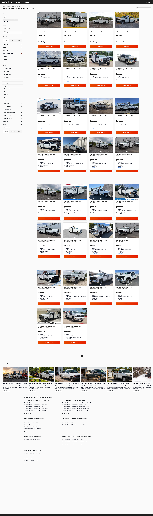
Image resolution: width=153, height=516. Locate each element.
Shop (12, 2)
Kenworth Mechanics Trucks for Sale (32, 424)
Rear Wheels (7, 80)
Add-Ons (5, 121)
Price (4, 47)
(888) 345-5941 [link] (94, 128)
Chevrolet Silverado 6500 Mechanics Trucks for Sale (73, 422)
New (12, 40)
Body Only (12, 131)
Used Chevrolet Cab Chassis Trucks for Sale (33, 460)
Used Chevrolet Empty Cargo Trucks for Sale (34, 455)
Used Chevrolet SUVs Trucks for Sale (32, 453)
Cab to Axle (7, 106)
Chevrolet (17, 6)
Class (5, 100)
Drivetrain (6, 77)
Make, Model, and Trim (9, 53)
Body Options (7, 109)
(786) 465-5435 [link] (68, 81)
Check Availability (49, 46)
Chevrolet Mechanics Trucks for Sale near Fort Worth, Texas (75, 406)
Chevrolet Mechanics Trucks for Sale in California (35, 410)
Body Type (6, 44)
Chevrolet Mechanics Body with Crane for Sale (72, 439)
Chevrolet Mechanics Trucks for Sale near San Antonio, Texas (75, 408)
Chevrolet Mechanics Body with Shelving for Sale (73, 443)
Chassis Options (7, 68)
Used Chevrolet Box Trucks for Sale (32, 457)
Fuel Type (6, 83)
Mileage (5, 50)
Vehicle (3, 6)
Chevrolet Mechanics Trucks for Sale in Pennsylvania (35, 404)
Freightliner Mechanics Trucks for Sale (32, 428)
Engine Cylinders (8, 86)
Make (5, 56)
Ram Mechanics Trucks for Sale (31, 422)
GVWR (6, 95)
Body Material (8, 118)
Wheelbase (7, 103)
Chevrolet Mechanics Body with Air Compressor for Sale (74, 441)
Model (5, 59)
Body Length (7, 115)
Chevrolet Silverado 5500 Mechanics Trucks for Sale (73, 421)
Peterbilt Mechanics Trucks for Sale (32, 426)
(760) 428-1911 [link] (68, 253)
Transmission (7, 89)
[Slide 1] (48, 27)
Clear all (6, 21)
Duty (5, 98)
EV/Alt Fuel (18, 2)
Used (19, 40)
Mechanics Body (10, 6)
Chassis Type (7, 74)
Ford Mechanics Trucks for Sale (31, 421)
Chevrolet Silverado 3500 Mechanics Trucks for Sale (73, 424)
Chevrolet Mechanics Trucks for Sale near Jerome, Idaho (74, 404)
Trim (5, 62)
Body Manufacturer (9, 112)
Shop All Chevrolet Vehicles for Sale (32, 439)
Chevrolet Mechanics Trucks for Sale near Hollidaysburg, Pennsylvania (77, 402)
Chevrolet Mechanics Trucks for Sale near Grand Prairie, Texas (76, 410)
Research (26, 2)
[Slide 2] (49, 27)
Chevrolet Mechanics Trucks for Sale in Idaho (34, 406)
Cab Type (6, 71)
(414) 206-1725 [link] (94, 253)
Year (4, 65)
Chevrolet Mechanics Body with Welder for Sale (72, 445)
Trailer (18, 131)
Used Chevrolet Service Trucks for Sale (32, 459)
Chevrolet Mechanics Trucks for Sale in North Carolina (36, 408)
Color (5, 92)
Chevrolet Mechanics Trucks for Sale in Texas (34, 402)
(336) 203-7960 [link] (43, 128)
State (4, 124)
